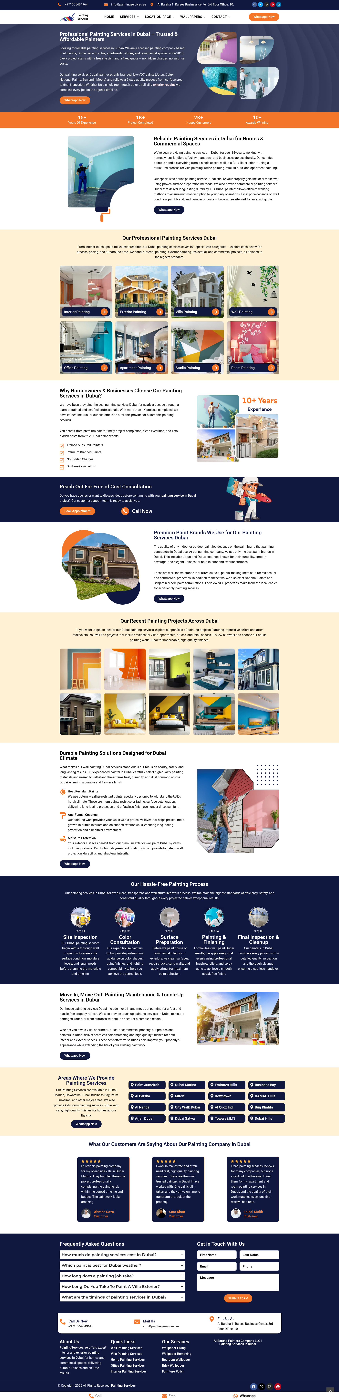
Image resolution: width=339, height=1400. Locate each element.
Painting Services (123, 1385)
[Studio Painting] (215, 367)
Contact (219, 17)
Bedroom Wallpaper (176, 1360)
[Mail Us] (137, 1322)
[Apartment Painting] (159, 367)
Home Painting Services (128, 1360)
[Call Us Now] (63, 1322)
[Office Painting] (104, 367)
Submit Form (238, 1298)
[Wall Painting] (271, 311)
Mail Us (149, 1321)
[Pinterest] (277, 1386)
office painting (214, 168)
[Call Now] (125, 511)
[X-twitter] (261, 1386)
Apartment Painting (135, 368)
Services (128, 17)
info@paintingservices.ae (161, 1326)
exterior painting (179, 252)
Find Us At (226, 1319)
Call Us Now (77, 1321)
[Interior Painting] (104, 311)
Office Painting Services (128, 1365)
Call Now (142, 511)
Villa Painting (186, 312)
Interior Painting (77, 312)
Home (109, 17)
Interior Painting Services (129, 1371)
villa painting (194, 168)
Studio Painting (188, 368)
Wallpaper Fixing (174, 1348)
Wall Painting (241, 312)
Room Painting (243, 368)
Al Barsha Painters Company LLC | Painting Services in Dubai (238, 1342)
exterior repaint (164, 85)
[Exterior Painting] (159, 311)
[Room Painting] (271, 367)
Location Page (158, 17)
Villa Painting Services (126, 1354)
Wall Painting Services (126, 1348)
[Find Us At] (212, 1319)
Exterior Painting (133, 312)
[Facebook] (253, 1386)
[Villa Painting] (215, 311)
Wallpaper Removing (176, 1354)
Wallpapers (191, 17)
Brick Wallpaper (173, 1365)
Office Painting (75, 368)
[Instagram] (269, 1386)
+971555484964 (79, 1326)
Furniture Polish (173, 1371)
